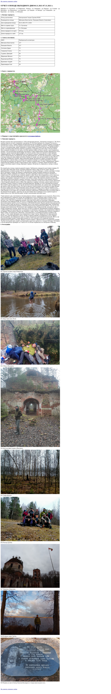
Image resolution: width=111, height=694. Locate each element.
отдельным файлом (34, 136)
